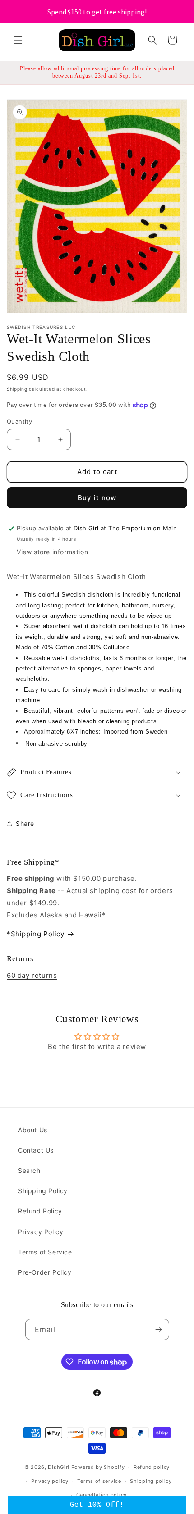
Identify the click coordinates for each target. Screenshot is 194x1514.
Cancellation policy (101, 1494)
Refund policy (152, 1467)
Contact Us (36, 1150)
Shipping (17, 389)
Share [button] (25, 823)
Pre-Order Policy (45, 1272)
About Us (32, 1130)
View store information (52, 552)
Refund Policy (40, 1211)
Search (29, 1170)
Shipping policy (151, 1481)
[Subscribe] (159, 1329)
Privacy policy (50, 1481)
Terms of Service (45, 1252)
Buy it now (97, 497)
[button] (18, 40)
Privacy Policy (40, 1232)
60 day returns (32, 975)
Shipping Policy (43, 1191)
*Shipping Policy (36, 934)
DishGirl (58, 1467)
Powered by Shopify (98, 1467)
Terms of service (99, 1481)
